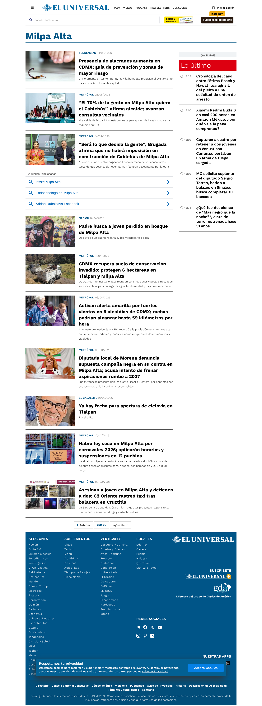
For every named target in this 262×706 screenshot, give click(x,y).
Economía (35, 613)
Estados (34, 595)
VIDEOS (127, 7)
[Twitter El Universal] (152, 628)
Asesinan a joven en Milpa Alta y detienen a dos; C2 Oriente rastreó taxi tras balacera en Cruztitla (126, 496)
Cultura (34, 627)
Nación (84, 218)
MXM (117, 7)
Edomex (141, 544)
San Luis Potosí (146, 567)
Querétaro (143, 563)
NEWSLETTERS (160, 7)
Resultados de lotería (110, 611)
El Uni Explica (38, 567)
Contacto (148, 689)
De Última (71, 558)
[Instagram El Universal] (138, 636)
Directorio (42, 685)
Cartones (35, 609)
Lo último (196, 65)
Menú (32, 655)
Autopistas (71, 567)
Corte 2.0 (35, 549)
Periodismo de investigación (38, 561)
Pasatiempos (109, 599)
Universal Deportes (42, 618)
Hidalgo (141, 558)
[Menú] (32, 7)
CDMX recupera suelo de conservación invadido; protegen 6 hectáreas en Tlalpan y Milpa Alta (122, 270)
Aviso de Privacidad (160, 685)
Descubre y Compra (114, 544)
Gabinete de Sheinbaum (37, 574)
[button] (217, 20)
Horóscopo (108, 604)
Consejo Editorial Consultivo (70, 685)
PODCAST (141, 7)
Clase (68, 544)
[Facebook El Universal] (145, 628)
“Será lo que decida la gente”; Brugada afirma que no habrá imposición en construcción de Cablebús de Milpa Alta (124, 150)
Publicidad (137, 685)
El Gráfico (107, 576)
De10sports (108, 581)
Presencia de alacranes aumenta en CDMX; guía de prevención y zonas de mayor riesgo (121, 67)
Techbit (34, 650)
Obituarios (108, 563)
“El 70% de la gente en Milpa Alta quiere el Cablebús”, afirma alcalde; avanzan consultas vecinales (124, 109)
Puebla (141, 553)
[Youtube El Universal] (159, 628)
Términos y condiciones (123, 689)
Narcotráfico (37, 599)
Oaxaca (141, 549)
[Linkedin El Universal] (152, 636)
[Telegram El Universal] (138, 628)
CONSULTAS (180, 7)
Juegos (105, 595)
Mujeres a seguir (40, 553)
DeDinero (107, 586)
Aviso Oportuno (111, 553)
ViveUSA (106, 590)
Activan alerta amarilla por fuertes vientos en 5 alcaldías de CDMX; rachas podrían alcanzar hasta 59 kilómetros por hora (125, 315)
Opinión (34, 604)
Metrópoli (86, 94)
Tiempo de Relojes (77, 572)
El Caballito (88, 397)
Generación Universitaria (109, 570)
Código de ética (102, 685)
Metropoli (35, 590)
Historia (181, 685)
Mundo (33, 581)
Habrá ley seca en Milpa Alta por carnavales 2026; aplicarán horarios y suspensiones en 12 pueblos (121, 449)
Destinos (70, 563)
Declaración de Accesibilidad (208, 685)
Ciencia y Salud (39, 641)
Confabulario (37, 632)
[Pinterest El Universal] (145, 636)
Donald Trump (38, 586)
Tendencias (87, 52)
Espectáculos (38, 623)
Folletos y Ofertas (113, 549)
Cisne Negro (72, 576)
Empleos (107, 558)
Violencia (121, 685)
